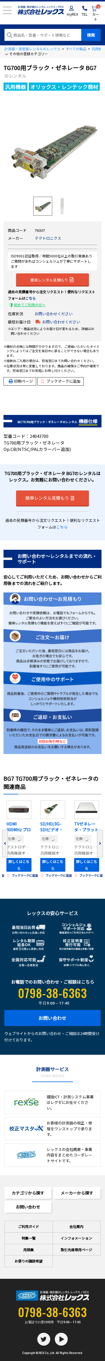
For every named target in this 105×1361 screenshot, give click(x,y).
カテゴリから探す (28, 1193)
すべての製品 (76, 48)
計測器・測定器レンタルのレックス (32, 48)
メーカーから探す (77, 1193)
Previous (5, 843)
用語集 (28, 1249)
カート (95, 14)
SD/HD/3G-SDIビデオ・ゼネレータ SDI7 (51, 827)
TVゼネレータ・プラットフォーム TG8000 (86, 827)
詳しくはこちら (18, 865)
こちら (30, 298)
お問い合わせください (54, 313)
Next (100, 843)
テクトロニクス (48, 238)
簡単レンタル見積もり (49, 279)
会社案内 (76, 1226)
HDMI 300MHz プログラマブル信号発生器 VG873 (18, 827)
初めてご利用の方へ (30, 304)
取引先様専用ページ (76, 1249)
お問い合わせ (52, 1017)
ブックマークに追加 (63, 381)
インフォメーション (76, 1237)
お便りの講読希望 (29, 1260)
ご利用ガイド (28, 1226)
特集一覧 (29, 1237)
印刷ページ (23, 381)
